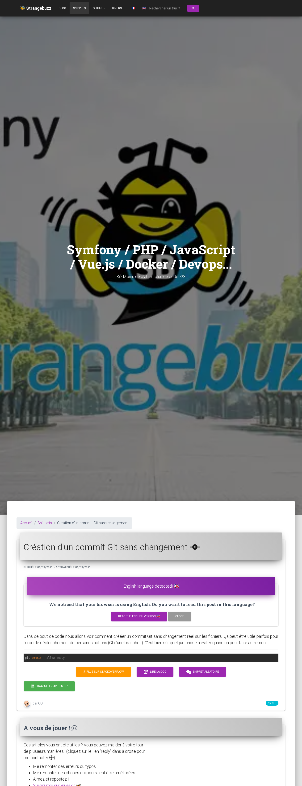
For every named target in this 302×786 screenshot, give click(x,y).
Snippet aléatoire (205, 671)
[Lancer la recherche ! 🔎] (193, 8)
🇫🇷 (133, 8)
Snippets (79, 8)
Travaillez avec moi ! (51, 686)
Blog (62, 8)
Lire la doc (157, 671)
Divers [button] (117, 8)
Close (179, 616)
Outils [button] (98, 8)
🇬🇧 (144, 8)
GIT (273, 703)
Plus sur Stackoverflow (104, 671)
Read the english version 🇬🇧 (139, 616)
